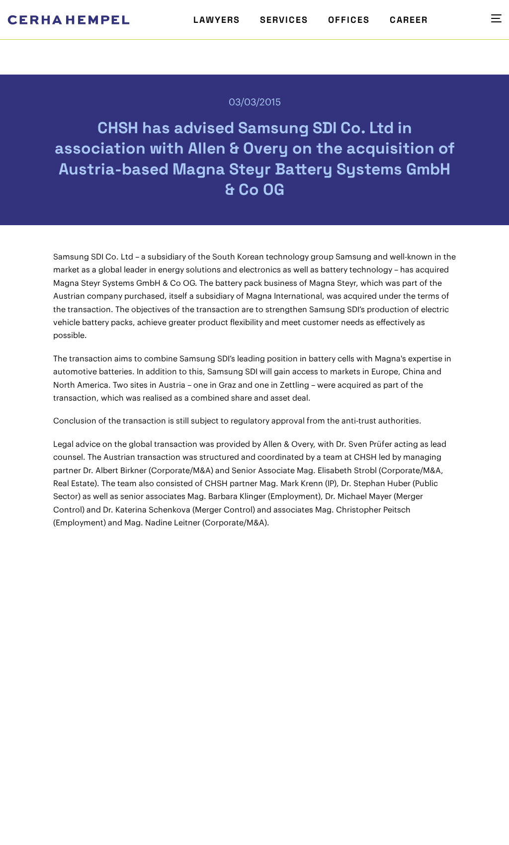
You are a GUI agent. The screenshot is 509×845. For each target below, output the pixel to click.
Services (284, 19)
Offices (349, 19)
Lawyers (216, 19)
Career (409, 19)
